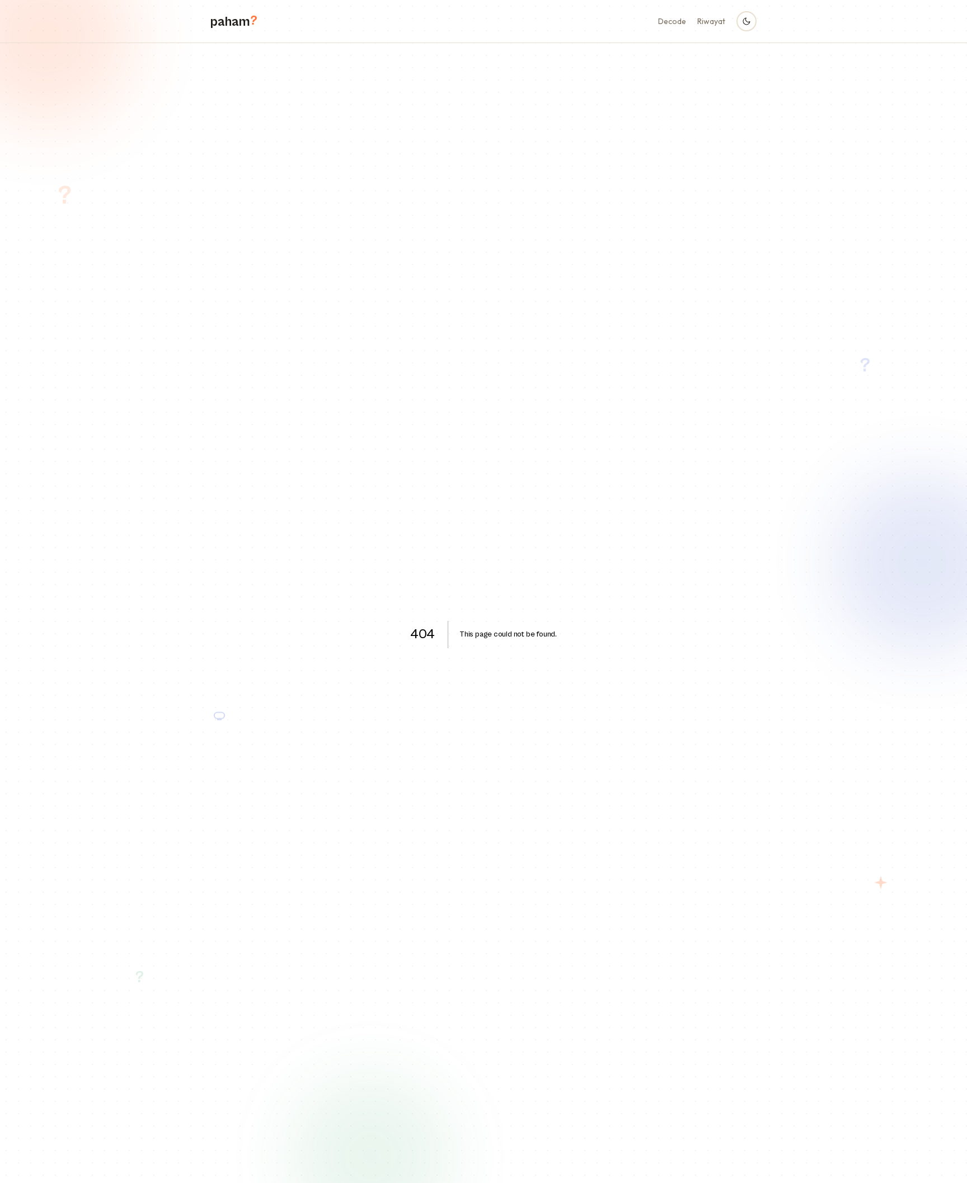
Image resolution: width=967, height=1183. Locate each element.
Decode (672, 21)
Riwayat (711, 21)
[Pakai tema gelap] (746, 21)
